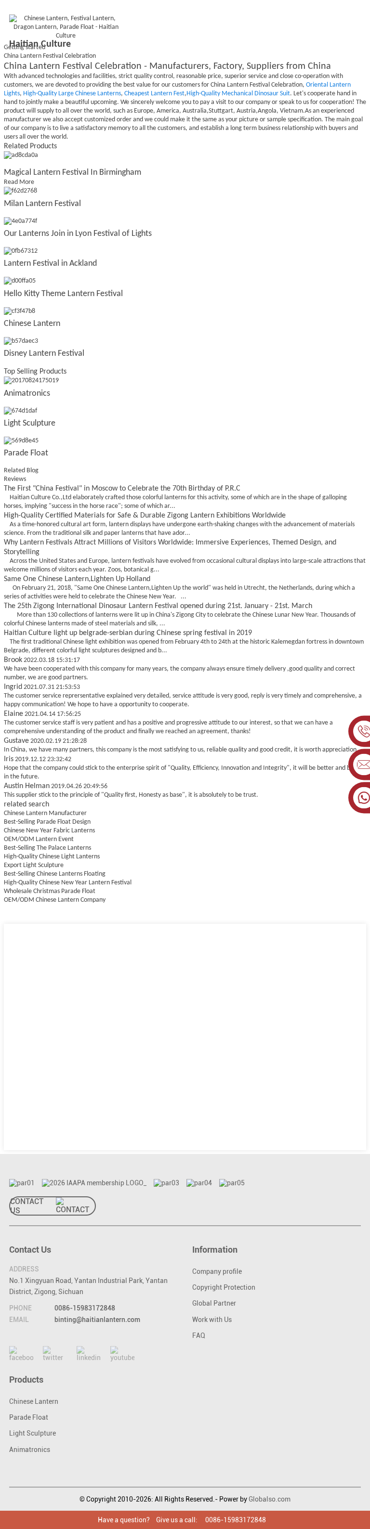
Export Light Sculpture (34, 865)
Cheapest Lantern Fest (154, 93)
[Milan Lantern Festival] (20, 191)
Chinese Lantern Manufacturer (45, 813)
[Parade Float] (21, 440)
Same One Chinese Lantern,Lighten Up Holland (77, 579)
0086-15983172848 (84, 1308)
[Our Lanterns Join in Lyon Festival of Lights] (20, 221)
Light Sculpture (29, 423)
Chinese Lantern (32, 323)
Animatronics (27, 393)
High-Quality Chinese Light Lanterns (52, 856)
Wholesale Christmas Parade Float (49, 891)
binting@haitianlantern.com (97, 1319)
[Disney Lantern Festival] (21, 341)
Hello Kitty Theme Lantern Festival (63, 293)
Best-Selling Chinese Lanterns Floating (55, 874)
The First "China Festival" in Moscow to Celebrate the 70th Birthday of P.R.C (122, 488)
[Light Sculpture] (20, 411)
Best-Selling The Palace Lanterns (47, 848)
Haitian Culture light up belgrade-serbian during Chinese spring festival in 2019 (128, 633)
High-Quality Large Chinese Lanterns (72, 93)
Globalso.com (270, 1499)
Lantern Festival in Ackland (50, 263)
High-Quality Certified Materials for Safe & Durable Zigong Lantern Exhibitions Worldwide (145, 515)
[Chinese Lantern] (19, 311)
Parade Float (26, 453)
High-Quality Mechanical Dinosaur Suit (238, 93)
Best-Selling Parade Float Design (47, 822)
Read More (19, 182)
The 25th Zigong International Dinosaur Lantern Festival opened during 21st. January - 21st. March (158, 606)
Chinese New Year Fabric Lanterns (49, 830)
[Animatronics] (31, 381)
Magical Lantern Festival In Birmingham (72, 172)
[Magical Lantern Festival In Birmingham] (21, 155)
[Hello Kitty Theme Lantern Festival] (20, 281)
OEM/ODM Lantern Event (39, 839)
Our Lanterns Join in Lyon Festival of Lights (78, 233)
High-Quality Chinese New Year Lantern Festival (68, 882)
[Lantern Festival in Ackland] (21, 251)
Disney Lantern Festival (44, 353)
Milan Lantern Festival (42, 203)
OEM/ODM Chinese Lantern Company (55, 900)
